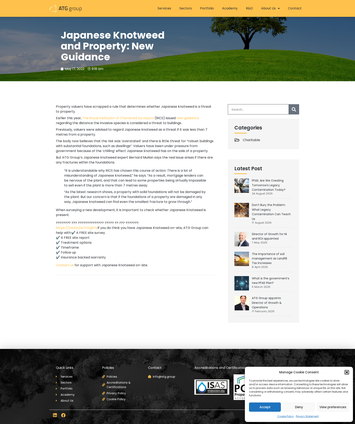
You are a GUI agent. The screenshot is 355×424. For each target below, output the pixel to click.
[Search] (294, 109)
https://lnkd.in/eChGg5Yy (76, 227)
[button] (347, 372)
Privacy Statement (307, 416)
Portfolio (207, 8)
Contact (295, 8)
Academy (230, 8)
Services (164, 8)
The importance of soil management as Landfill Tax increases (269, 258)
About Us (268, 8)
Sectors (185, 8)
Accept (265, 407)
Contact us (65, 265)
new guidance (187, 118)
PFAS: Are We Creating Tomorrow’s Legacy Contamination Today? (268, 185)
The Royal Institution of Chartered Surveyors (118, 118)
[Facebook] (63, 415)
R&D (249, 8)
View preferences (332, 407)
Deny (299, 407)
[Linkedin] (55, 415)
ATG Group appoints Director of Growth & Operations (267, 302)
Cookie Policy (285, 416)
